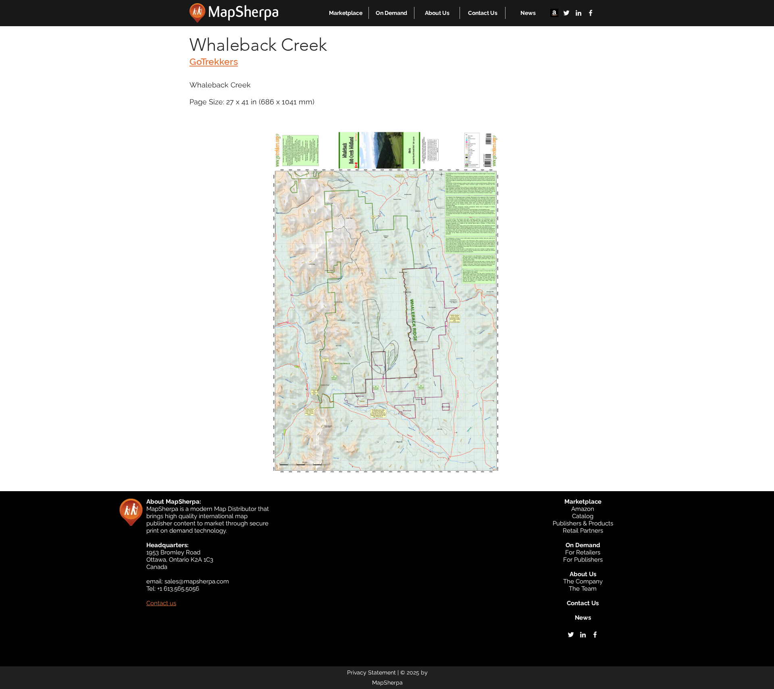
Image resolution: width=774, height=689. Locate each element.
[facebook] (591, 13)
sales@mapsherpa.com (196, 581)
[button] (345, 13)
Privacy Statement (371, 672)
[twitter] (566, 13)
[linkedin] (578, 13)
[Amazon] (554, 13)
